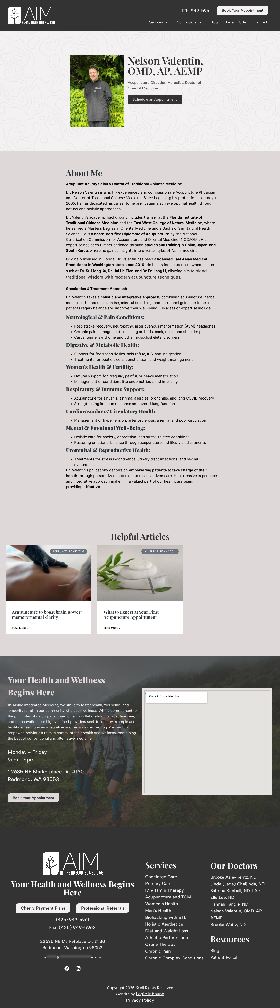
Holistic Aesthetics (164, 924)
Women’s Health (161, 903)
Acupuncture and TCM (168, 897)
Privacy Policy (140, 1000)
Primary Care (158, 883)
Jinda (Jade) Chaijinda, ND (237, 883)
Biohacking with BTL (165, 917)
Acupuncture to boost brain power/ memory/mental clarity (47, 614)
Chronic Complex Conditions (174, 957)
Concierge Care (161, 876)
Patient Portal (236, 22)
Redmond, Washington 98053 (72, 947)
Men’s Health (158, 910)
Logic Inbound (150, 993)
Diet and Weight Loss (166, 930)
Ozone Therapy (160, 944)
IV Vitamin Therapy (164, 890)
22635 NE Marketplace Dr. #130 (72, 941)
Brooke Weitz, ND (228, 924)
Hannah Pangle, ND (229, 904)
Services (156, 22)
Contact (261, 22)
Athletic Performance (166, 937)
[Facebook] (67, 968)
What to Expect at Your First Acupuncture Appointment (131, 614)
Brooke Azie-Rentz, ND (233, 877)
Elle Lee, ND (222, 897)
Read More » (20, 628)
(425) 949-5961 (72, 919)
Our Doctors (186, 22)
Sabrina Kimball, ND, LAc (235, 890)
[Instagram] (78, 968)
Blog (214, 22)
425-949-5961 (195, 10)
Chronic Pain (158, 951)
